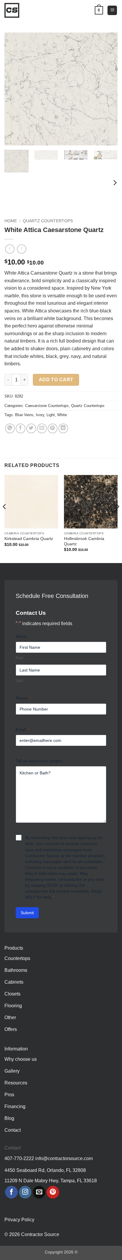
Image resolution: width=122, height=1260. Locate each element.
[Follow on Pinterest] (52, 1192)
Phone (23, 698)
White (62, 415)
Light (50, 415)
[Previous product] (21, 249)
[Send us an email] (39, 1192)
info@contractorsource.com (64, 1158)
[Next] (107, 89)
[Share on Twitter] (31, 428)
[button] (112, 10)
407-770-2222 (19, 1158)
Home (10, 221)
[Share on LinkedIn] (63, 428)
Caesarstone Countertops (47, 405)
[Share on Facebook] (20, 428)
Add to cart (56, 379)
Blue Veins (24, 415)
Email (22, 729)
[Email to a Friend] (42, 428)
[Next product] (9, 249)
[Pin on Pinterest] (52, 428)
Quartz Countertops (48, 221)
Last (19, 680)
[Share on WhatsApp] (10, 428)
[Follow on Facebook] (11, 1192)
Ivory (40, 415)
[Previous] (14, 89)
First (19, 658)
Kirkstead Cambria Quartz (28, 538)
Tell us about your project (39, 760)
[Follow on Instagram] (25, 1192)
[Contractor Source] (13, 10)
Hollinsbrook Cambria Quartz (84, 541)
